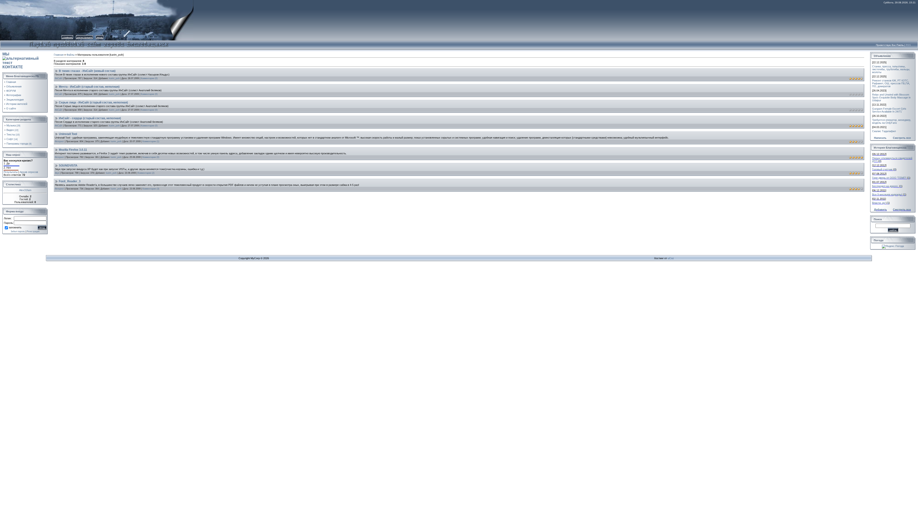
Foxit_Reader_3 (70, 181)
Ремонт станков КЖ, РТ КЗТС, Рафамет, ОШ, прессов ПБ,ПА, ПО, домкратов (891, 83)
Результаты (11, 172)
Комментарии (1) (150, 141)
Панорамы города (17, 143)
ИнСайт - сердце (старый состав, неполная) (90, 118)
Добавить (880, 209)
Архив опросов (29, 172)
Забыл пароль (18, 231)
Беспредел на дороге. (885, 186)
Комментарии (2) (146, 173)
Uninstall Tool (68, 134)
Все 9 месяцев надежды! (887, 194)
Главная (67, 37)
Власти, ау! (879, 202)
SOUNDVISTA (68, 165)
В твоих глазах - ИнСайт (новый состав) (87, 71)
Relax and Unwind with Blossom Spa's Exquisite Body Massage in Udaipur (891, 97)
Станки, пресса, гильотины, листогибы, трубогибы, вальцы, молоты (891, 69)
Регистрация (84, 37)
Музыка (11, 125)
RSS (908, 45)
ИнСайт (58, 78)
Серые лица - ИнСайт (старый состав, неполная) (93, 102)
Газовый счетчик (882, 169)
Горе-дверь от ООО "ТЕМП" (889, 177)
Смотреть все (902, 137)
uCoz (671, 258)
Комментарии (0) (149, 78)
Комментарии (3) (150, 189)
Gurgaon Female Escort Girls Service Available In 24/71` (889, 110)
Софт (9, 139)
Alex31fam (25, 190)
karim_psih (114, 78)
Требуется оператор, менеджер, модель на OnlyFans (891, 121)
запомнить (15, 227)
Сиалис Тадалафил (884, 131)
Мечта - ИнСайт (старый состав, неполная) (89, 86)
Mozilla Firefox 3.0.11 (73, 149)
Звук (57, 173)
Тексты (10, 134)
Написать (880, 137)
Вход (99, 37)
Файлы (70, 54)
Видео (10, 130)
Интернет (59, 141)
